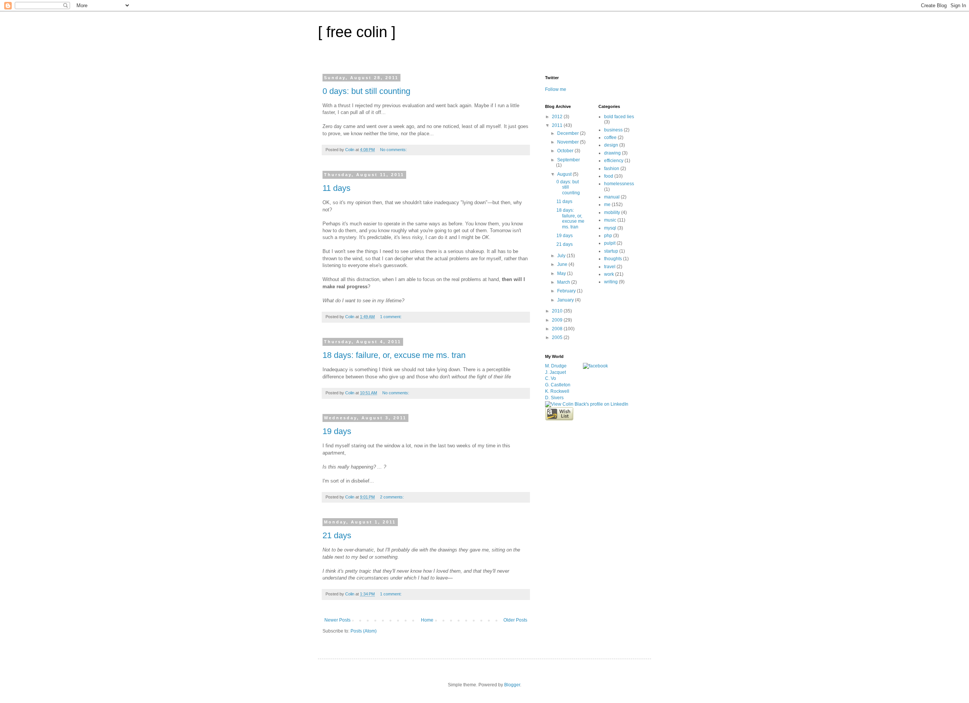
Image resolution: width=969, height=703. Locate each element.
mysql (610, 228)
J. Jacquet (555, 372)
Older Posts (515, 620)
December (568, 133)
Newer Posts (337, 620)
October (566, 150)
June (563, 264)
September (568, 159)
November (568, 142)
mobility (612, 212)
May (562, 273)
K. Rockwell (557, 391)
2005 (558, 337)
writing (611, 281)
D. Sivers (554, 397)
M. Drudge (556, 366)
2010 (558, 311)
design (611, 145)
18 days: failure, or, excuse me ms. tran (394, 355)
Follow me (555, 89)
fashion (611, 168)
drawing (612, 153)
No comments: (394, 149)
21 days (336, 535)
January (566, 300)
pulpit (609, 243)
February (567, 291)
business (613, 130)
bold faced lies (619, 116)
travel (609, 266)
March (564, 282)
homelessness (619, 183)
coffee (610, 137)
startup (611, 251)
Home (427, 620)
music (610, 220)
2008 (558, 328)
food (608, 176)
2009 (558, 320)
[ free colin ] (357, 31)
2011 (558, 125)
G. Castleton (557, 384)
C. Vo (550, 378)
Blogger (512, 684)
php (608, 235)
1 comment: (391, 316)
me (607, 204)
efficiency (613, 160)
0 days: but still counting (366, 91)
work (609, 274)
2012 (558, 116)
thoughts (613, 258)
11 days (336, 188)
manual (612, 197)
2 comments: (392, 497)
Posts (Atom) (364, 631)
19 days (336, 431)
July (562, 255)
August (565, 174)
